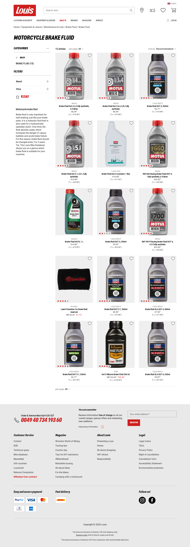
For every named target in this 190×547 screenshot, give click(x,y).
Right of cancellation (149, 454)
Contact (17, 441)
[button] (171, 3)
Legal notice (145, 441)
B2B (16, 445)
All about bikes (62, 468)
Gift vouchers (20, 463)
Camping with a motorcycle (68, 476)
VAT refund (102, 454)
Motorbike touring (64, 463)
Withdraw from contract (25, 476)
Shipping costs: (82, 535)
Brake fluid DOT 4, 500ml (157, 106)
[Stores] (142, 10)
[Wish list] (163, 10)
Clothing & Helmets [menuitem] (23, 20)
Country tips (61, 450)
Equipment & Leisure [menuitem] (45, 20)
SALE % (25, 96)
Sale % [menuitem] (63, 20)
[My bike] (152, 10)
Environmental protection (151, 468)
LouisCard (19, 468)
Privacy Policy (146, 450)
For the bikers (62, 472)
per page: (73, 49)
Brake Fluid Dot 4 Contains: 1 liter (116, 174)
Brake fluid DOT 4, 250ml (115, 242)
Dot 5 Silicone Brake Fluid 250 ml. (116, 374)
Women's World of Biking (67, 441)
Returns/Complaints (23, 472)
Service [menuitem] (99, 20)
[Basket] (173, 10)
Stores (100, 445)
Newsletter (19, 459)
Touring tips (61, 445)
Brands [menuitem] (74, 20)
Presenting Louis (105, 441)
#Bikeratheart (62, 459)
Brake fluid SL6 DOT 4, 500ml (157, 309)
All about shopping (106, 450)
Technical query (21, 450)
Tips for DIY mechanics (66, 454)
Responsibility (104, 459)
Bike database (21, 454)
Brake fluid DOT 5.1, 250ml (74, 374)
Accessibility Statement (150, 463)
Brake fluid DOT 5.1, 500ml (115, 309)
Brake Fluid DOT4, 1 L (74, 242)
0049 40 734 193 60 (41, 420)
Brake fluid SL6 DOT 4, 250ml (157, 374)
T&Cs (141, 445)
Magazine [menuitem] (86, 20)
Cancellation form (147, 459)
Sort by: (152, 49)
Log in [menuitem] (173, 20)
